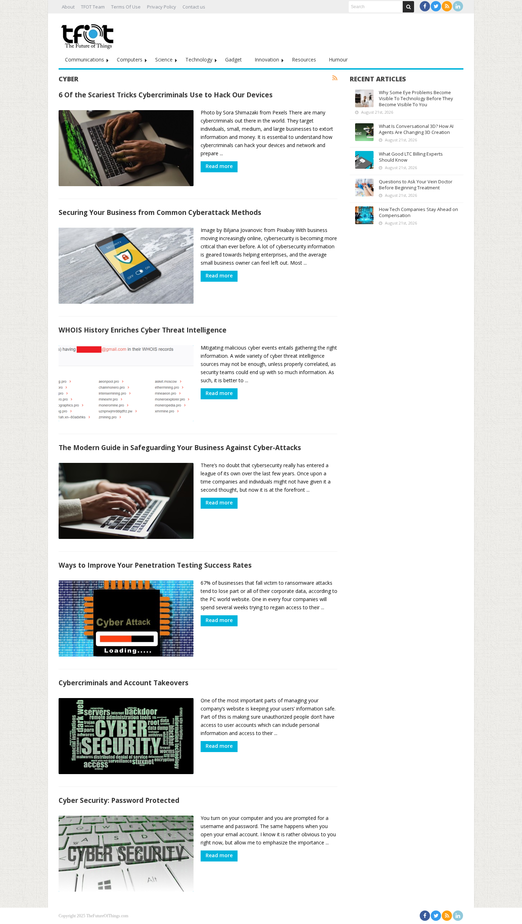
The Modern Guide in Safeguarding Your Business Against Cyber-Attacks (180, 447)
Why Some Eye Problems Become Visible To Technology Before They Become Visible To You (416, 98)
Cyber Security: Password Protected (119, 800)
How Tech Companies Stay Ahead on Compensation (418, 212)
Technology (198, 59)
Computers (129, 59)
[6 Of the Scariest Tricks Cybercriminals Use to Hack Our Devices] (126, 148)
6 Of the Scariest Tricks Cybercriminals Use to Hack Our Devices (166, 94)
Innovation (267, 59)
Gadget (233, 59)
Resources (304, 59)
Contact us (194, 7)
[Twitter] (435, 6)
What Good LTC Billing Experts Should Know (411, 157)
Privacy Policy (161, 7)
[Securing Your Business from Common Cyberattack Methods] (126, 266)
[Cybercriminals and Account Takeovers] (126, 736)
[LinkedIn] (457, 6)
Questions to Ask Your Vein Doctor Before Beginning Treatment (415, 184)
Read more (219, 166)
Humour (338, 59)
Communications (84, 59)
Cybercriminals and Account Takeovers (124, 682)
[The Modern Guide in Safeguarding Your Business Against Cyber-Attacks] (126, 501)
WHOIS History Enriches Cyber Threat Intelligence (143, 329)
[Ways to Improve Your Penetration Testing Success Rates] (126, 618)
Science (164, 59)
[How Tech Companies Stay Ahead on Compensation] (364, 215)
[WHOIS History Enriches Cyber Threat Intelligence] (126, 383)
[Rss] (446, 6)
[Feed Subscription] (334, 78)
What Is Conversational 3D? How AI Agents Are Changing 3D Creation (416, 129)
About (68, 7)
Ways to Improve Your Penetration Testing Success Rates (155, 565)
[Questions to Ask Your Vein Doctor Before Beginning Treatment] (364, 187)
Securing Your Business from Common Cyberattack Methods (160, 212)
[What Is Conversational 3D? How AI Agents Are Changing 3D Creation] (364, 132)
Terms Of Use (126, 7)
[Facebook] (424, 6)
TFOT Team (93, 7)
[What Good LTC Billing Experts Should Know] (364, 160)
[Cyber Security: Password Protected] (126, 854)
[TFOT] (89, 34)
